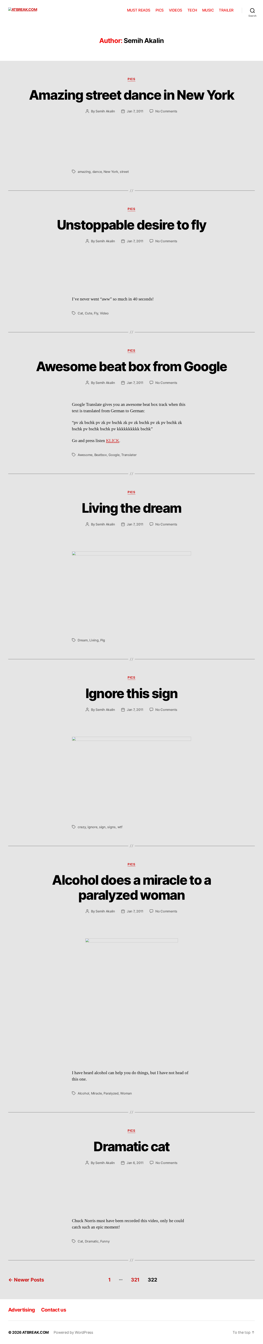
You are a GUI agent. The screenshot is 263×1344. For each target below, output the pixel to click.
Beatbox (100, 455)
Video (104, 313)
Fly (96, 313)
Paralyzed (111, 1093)
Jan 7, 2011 (135, 111)
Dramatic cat (131, 1146)
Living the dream (131, 508)
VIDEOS (175, 10)
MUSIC (208, 10)
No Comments (166, 111)
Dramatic (92, 1241)
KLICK (112, 440)
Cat (80, 313)
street (124, 172)
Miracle (96, 1093)
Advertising (21, 1310)
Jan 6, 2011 (135, 1163)
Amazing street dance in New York (131, 95)
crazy (82, 827)
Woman (126, 1093)
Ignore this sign (131, 693)
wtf (120, 827)
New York (111, 172)
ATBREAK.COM (35, 1332)
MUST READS (138, 10)
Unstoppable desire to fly (131, 225)
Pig (102, 640)
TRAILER (226, 10)
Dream (83, 640)
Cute (88, 313)
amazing (84, 172)
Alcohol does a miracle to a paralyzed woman (131, 887)
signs (111, 827)
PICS (160, 10)
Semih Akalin (105, 111)
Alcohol (83, 1093)
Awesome (85, 455)
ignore (92, 827)
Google (113, 455)
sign (102, 827)
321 (135, 1280)
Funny (105, 1241)
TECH (192, 10)
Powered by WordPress (73, 1332)
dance (97, 172)
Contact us (53, 1310)
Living (93, 640)
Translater (128, 455)
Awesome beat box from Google (131, 366)
